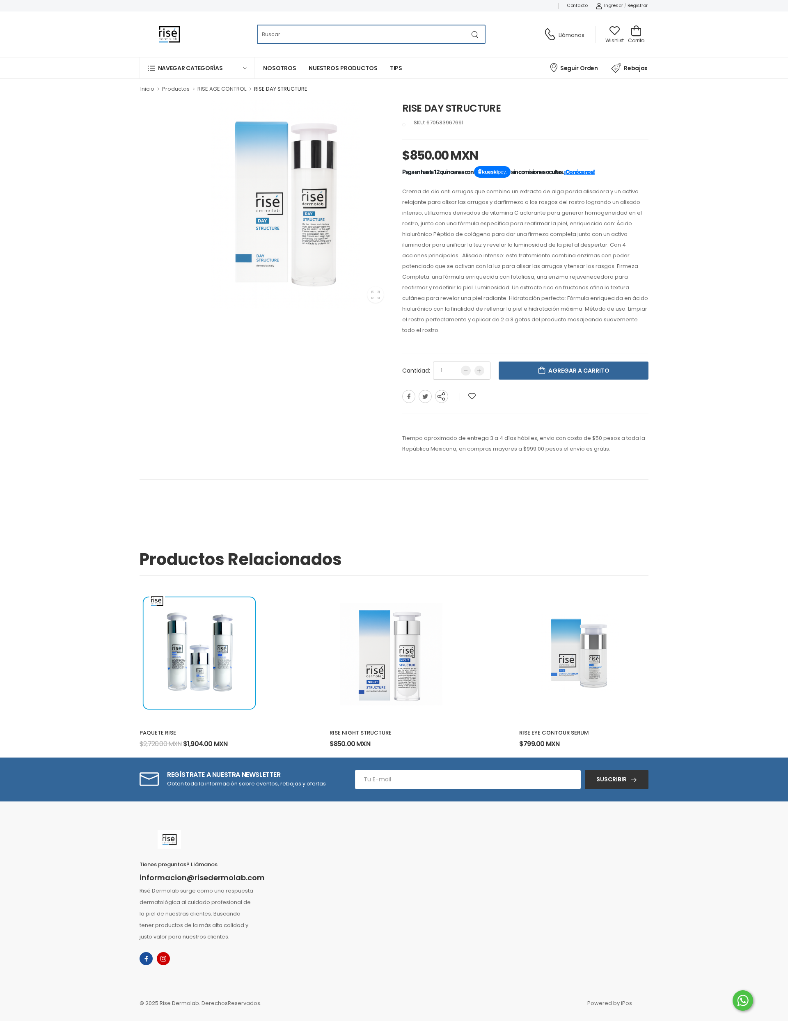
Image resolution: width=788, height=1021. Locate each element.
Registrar (638, 5)
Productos (176, 89)
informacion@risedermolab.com (202, 877)
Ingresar (613, 5)
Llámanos (571, 35)
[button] (197, 67)
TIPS (396, 68)
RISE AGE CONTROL (221, 89)
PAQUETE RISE (158, 733)
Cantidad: (416, 370)
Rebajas (636, 68)
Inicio (147, 89)
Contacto (577, 5)
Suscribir (611, 779)
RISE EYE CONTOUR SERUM (554, 733)
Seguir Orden (579, 68)
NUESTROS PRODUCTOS (343, 68)
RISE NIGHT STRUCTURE (361, 733)
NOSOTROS (279, 68)
